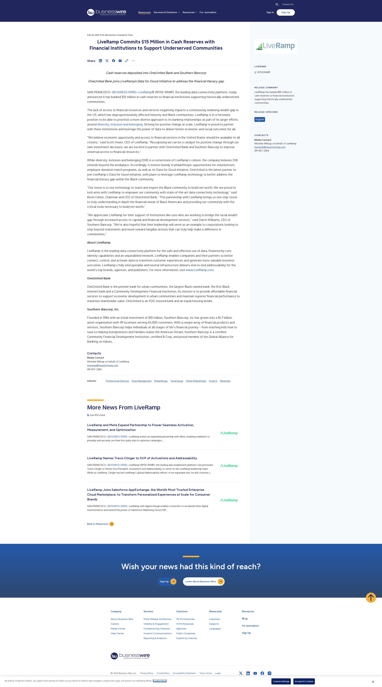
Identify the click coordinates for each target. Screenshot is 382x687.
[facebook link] (262, 673)
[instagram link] (269, 673)
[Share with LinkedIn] (100, 60)
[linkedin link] (248, 673)
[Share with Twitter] (107, 60)
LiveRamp (145, 92)
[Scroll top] (371, 598)
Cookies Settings (281, 681)
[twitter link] (241, 673)
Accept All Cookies (304, 681)
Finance (213, 380)
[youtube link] (255, 673)
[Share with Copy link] (126, 60)
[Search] (277, 4)
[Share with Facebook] (113, 60)
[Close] (373, 681)
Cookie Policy (159, 681)
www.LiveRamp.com (200, 270)
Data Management (142, 380)
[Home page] (106, 12)
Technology (176, 380)
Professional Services (117, 380)
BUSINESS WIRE (124, 92)
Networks (225, 380)
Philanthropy (161, 380)
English (260, 119)
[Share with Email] (120, 60)
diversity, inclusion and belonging (120, 124)
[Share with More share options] (133, 60)
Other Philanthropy (196, 380)
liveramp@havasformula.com (102, 365)
